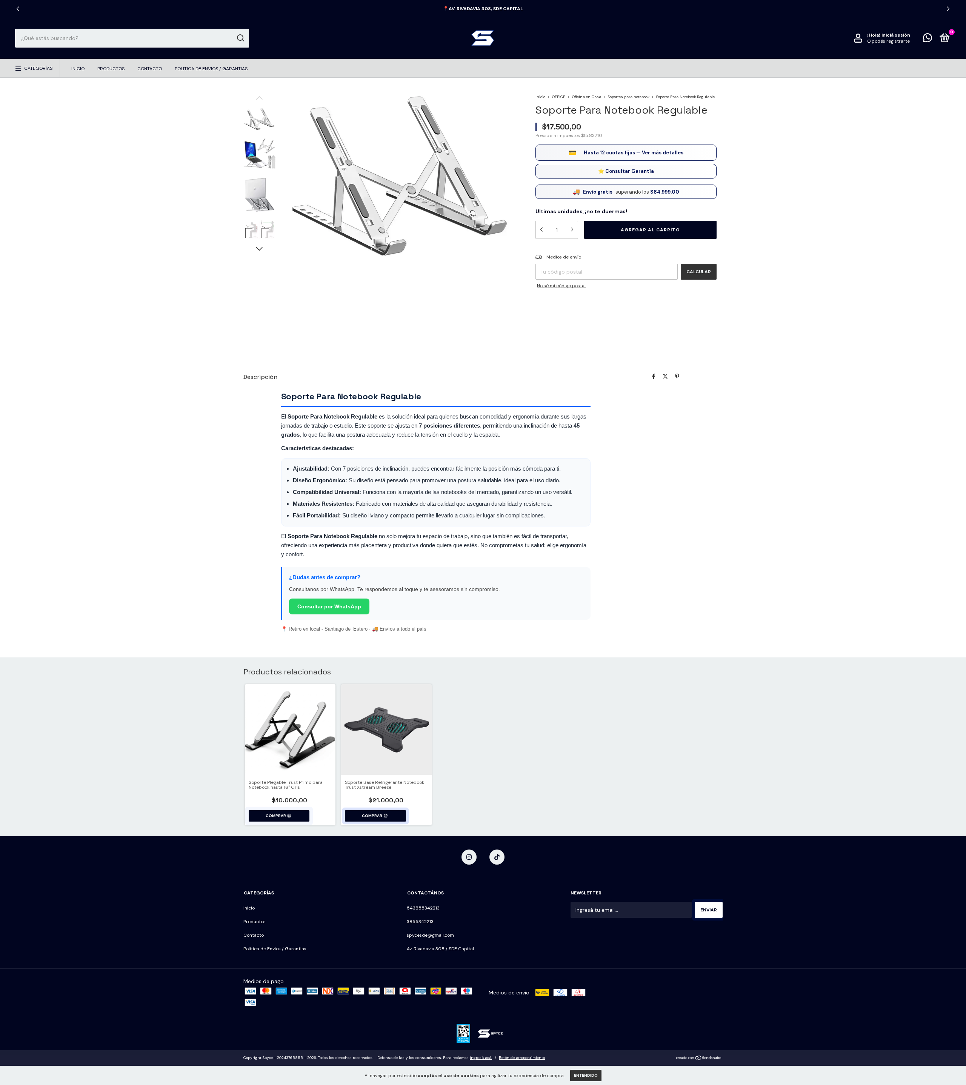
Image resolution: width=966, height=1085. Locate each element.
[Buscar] (240, 38)
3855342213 (420, 922)
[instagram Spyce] (469, 857)
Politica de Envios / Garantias (211, 69)
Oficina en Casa (586, 96)
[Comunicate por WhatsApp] (927, 39)
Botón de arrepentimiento (522, 1057)
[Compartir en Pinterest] (677, 376)
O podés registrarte (888, 41)
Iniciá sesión (895, 35)
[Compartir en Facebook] (653, 376)
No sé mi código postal (561, 286)
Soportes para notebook (628, 96)
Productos (111, 69)
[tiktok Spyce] (497, 857)
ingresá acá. (481, 1057)
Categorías (38, 68)
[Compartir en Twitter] (665, 376)
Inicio (78, 69)
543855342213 (423, 908)
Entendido (586, 1075)
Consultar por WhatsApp (329, 606)
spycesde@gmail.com (430, 935)
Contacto (149, 69)
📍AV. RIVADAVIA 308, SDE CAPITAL (483, 9)
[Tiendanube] (699, 1058)
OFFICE (558, 96)
